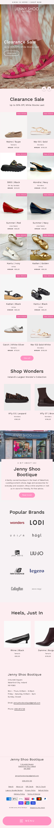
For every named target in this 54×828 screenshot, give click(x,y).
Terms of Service (33, 794)
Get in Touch (41, 786)
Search (11, 786)
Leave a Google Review (14, 790)
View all (27, 358)
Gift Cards (29, 786)
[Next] (49, 88)
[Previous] (44, 88)
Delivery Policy (19, 794)
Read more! (27, 495)
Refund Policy (43, 790)
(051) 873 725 (19, 709)
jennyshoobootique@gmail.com (27, 703)
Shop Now (11, 53)
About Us (19, 786)
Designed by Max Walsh (37, 807)
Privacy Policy (30, 790)
